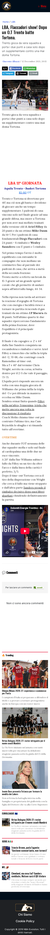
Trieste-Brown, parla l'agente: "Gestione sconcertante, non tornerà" (29, 849)
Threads (22, 73)
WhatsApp (30, 68)
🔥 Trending (8, 655)
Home (6, 21)
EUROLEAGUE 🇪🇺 (10, 813)
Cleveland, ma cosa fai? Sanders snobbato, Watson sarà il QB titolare (28, 875)
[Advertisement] (25, 156)
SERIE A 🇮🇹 (7, 841)
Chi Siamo (25, 914)
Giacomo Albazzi (11, 61)
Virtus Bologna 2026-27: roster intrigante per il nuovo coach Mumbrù (29, 821)
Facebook (16, 68)
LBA (13, 21)
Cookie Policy (25, 921)
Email (35, 73)
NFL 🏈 (5, 867)
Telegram (9, 73)
